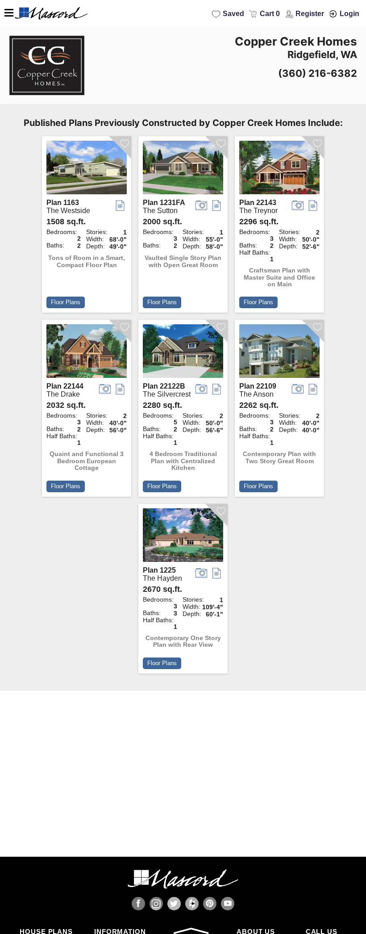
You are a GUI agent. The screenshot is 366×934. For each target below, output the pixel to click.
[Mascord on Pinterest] (209, 903)
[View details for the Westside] (86, 170)
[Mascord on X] (174, 903)
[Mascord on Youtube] (227, 903)
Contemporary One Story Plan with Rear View (183, 641)
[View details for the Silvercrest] (183, 353)
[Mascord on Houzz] (192, 903)
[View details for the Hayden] (183, 537)
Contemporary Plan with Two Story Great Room (279, 457)
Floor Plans (65, 302)
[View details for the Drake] (86, 353)
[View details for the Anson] (279, 353)
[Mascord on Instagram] (156, 903)
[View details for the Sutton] (183, 170)
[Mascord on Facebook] (138, 903)
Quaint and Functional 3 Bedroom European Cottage (87, 461)
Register (309, 13)
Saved (233, 13)
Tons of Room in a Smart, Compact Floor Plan (86, 261)
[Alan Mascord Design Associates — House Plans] (183, 13)
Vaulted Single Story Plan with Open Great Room (183, 261)
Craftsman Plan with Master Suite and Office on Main (279, 277)
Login (349, 13)
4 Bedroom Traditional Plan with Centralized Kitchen (183, 461)
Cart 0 (270, 13)
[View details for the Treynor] (279, 170)
